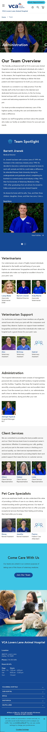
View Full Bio (36, 235)
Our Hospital (7, 691)
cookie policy (20, 723)
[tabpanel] (23, 194)
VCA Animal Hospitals (10, 687)
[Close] (44, 718)
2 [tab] (25, 244)
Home (4, 17)
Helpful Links (7, 705)
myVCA (4, 696)
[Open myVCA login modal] (33, 7)
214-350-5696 (12, 660)
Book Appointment (36, 2)
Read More (7, 201)
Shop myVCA (6, 700)
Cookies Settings (22, 729)
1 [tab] (22, 244)
